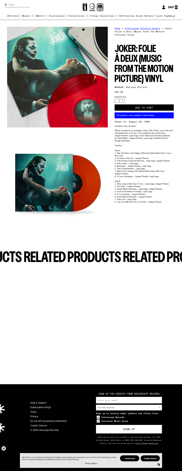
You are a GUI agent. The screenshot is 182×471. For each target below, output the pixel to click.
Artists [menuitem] (13, 15)
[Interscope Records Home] (91, 7)
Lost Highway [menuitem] (165, 15)
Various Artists (136, 87)
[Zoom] (57, 77)
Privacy (34, 416)
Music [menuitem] (26, 15)
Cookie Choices (38, 425)
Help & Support (38, 403)
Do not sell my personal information (48, 421)
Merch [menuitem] (40, 15)
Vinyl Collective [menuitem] (102, 15)
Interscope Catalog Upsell (142, 28)
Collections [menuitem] (76, 15)
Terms (33, 412)
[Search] (6, 4)
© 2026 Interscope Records (44, 430)
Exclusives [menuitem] (57, 15)
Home (117, 28)
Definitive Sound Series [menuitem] (136, 15)
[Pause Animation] (4, 448)
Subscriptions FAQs (40, 407)
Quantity (120, 96)
